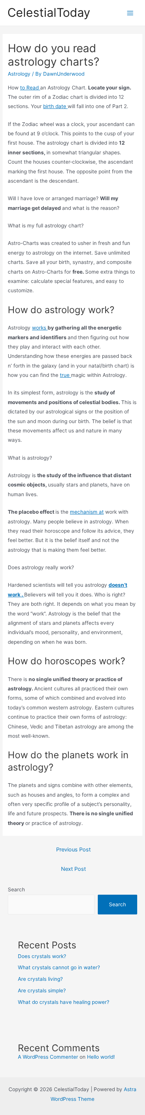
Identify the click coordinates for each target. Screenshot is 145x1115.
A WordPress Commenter (48, 1057)
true (65, 375)
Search (16, 889)
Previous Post (73, 849)
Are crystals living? (40, 979)
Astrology (19, 74)
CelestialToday (48, 12)
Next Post (73, 869)
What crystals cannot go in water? (59, 967)
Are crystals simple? (42, 990)
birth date (55, 106)
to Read (30, 88)
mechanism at (87, 512)
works (40, 328)
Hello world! (101, 1057)
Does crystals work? (42, 956)
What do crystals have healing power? (63, 1002)
